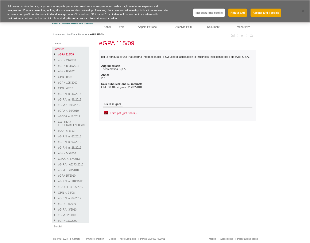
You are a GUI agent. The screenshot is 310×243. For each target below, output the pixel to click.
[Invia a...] (232, 35)
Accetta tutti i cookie (266, 12)
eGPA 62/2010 (66, 215)
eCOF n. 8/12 (66, 130)
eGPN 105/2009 (67, 82)
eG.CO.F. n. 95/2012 (70, 187)
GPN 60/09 (64, 77)
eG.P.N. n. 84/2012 (69, 198)
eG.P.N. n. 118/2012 (70, 181)
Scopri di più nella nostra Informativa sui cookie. (86, 18)
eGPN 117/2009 (67, 220)
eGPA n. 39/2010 (68, 110)
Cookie (112, 239)
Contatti (76, 239)
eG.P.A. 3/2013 (67, 209)
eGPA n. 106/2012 (69, 105)
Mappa (212, 239)
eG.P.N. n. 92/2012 (69, 142)
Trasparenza (242, 26)
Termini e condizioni (94, 239)
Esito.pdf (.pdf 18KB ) (123, 113)
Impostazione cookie (247, 239)
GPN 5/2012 (65, 88)
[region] (155, 11)
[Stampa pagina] (251, 35)
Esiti (121, 26)
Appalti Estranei (147, 26)
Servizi (58, 226)
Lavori (57, 43)
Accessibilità (226, 239)
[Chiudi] (303, 11)
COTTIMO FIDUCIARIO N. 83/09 (71, 123)
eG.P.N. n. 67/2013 (69, 136)
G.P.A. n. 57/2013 (69, 158)
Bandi (107, 26)
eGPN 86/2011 (67, 71)
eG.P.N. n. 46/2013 (69, 93)
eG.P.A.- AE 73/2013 (70, 164)
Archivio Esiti (183, 26)
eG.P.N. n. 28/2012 (69, 147)
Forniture (82, 34)
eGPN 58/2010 (67, 153)
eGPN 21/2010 (67, 60)
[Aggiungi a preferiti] (242, 35)
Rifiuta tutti (237, 12)
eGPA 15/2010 (66, 175)
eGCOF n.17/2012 (69, 116)
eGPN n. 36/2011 (68, 65)
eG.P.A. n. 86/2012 (69, 99)
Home (56, 34)
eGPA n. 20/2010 (68, 170)
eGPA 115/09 (66, 54)
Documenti (213, 26)
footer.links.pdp (128, 239)
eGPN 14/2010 (67, 203)
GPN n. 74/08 (66, 192)
